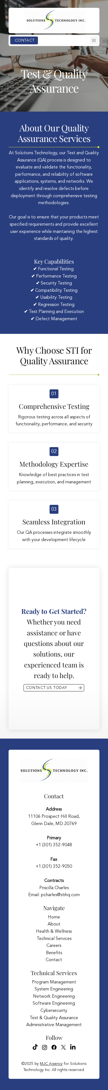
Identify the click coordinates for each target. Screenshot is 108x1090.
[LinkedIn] (73, 1047)
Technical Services (54, 939)
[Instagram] (44, 1047)
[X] (63, 1047)
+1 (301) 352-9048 (54, 845)
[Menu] (94, 40)
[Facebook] (54, 1047)
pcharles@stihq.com (60, 895)
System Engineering (54, 989)
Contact (54, 796)
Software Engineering (54, 1003)
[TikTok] (35, 1047)
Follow (54, 1037)
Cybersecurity (53, 1011)
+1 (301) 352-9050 (54, 866)
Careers (54, 946)
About (54, 924)
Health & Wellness (54, 931)
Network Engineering (54, 996)
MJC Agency (51, 1064)
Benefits (54, 953)
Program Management (54, 982)
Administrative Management (54, 1025)
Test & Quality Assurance (54, 1018)
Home (54, 917)
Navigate (54, 907)
